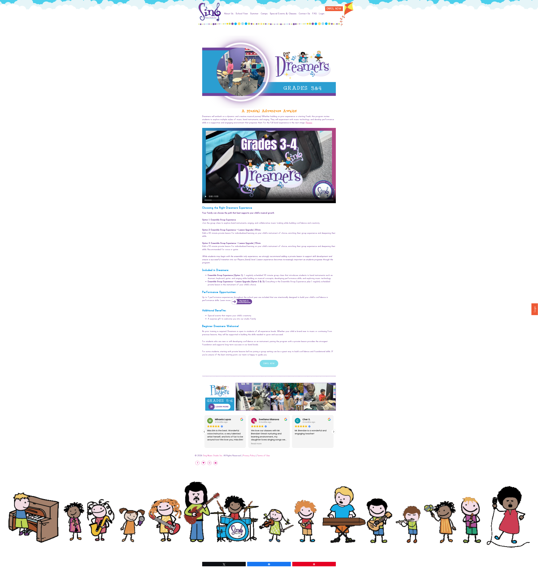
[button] (333, 432)
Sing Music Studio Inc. (213, 455)
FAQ (314, 13)
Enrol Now (334, 8)
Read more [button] (212, 443)
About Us (228, 13)
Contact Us (304, 13)
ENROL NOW (269, 363)
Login (534, 309)
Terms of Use (263, 455)
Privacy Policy (249, 455)
